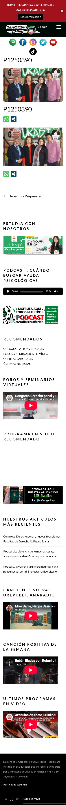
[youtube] (53, 41)
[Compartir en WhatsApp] (6, 119)
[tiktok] (33, 51)
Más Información (30, 16)
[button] (33, 246)
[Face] (23, 41)
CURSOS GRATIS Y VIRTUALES (23, 348)
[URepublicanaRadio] (21, 32)
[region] (33, 246)
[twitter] (43, 41)
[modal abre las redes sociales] (13, 119)
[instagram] (33, 41)
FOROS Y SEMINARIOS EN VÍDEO (25, 353)
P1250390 (17, 60)
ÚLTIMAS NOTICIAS (17, 363)
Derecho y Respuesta (24, 196)
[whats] (13, 41)
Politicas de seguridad (15, 784)
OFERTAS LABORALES (18, 358)
